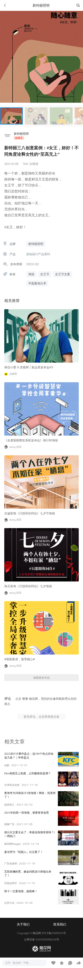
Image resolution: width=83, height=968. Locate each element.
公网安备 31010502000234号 (41, 939)
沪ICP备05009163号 (54, 933)
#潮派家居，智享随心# (19, 659)
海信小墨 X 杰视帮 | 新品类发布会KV (28, 367)
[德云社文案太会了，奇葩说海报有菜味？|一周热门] (68, 837)
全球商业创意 (12, 784)
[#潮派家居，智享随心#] (41, 627)
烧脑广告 (9, 824)
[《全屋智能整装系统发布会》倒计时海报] (41, 408)
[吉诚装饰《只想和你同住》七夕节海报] (41, 481)
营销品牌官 (10, 883)
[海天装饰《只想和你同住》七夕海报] (41, 554)
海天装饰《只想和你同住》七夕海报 (28, 586)
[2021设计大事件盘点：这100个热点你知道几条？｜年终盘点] (68, 759)
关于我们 (23, 924)
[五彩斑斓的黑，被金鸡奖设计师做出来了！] (68, 877)
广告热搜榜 (10, 863)
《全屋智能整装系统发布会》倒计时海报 (31, 440)
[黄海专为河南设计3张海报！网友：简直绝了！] (68, 798)
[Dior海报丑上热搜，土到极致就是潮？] (68, 779)
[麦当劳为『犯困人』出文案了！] (68, 857)
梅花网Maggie (12, 843)
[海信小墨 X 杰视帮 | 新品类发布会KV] (41, 335)
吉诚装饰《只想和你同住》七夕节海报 (29, 513)
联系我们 (59, 924)
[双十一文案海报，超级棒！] (68, 896)
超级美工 (9, 804)
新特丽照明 (21, 133)
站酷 (6, 765)
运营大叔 (9, 902)
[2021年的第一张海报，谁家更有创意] (68, 818)
